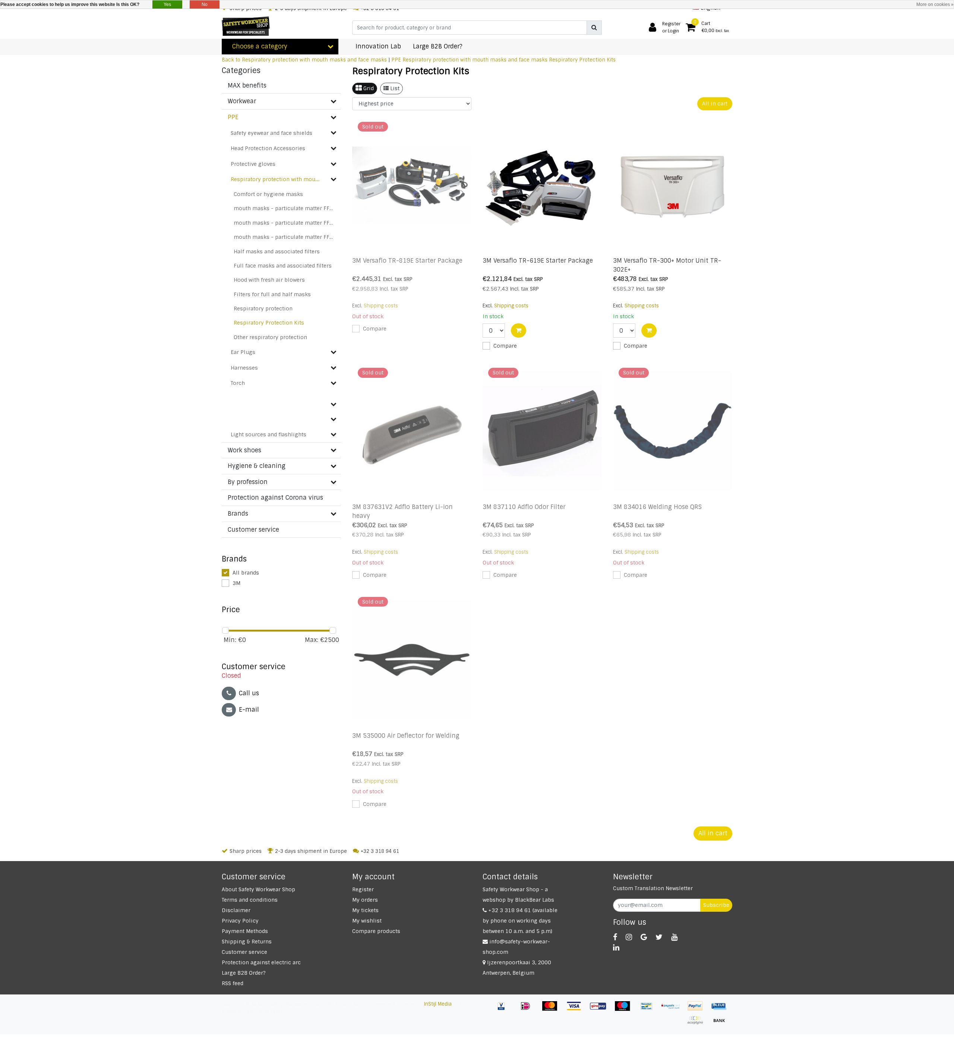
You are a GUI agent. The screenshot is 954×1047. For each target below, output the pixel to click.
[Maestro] (625, 1009)
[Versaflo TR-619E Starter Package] (542, 184)
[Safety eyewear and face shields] (333, 132)
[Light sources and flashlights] (333, 434)
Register (363, 889)
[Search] (594, 27)
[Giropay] (601, 1009)
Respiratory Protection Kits (582, 60)
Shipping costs (381, 306)
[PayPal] (698, 1009)
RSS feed (232, 983)
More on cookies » (935, 4)
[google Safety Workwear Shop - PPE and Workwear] (644, 937)
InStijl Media (438, 1004)
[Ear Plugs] (333, 352)
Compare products (376, 931)
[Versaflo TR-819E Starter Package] (411, 184)
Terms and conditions (250, 899)
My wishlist (367, 920)
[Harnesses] (333, 367)
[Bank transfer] (721, 1024)
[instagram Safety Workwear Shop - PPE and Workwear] (629, 937)
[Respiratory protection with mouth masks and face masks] (333, 179)
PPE (396, 60)
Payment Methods (245, 931)
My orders (365, 899)
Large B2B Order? (244, 972)
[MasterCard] (552, 1009)
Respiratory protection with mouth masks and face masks (474, 60)
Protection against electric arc (261, 962)
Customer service (244, 952)
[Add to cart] (518, 330)
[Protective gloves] (333, 163)
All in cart (714, 103)
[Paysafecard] (673, 1009)
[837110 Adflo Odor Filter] (542, 430)
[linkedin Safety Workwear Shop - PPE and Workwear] (616, 947)
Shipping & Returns (247, 941)
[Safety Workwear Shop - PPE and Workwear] (246, 26)
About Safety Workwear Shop (258, 889)
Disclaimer (236, 910)
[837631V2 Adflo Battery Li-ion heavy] (411, 430)
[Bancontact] (649, 1009)
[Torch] (333, 383)
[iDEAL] (528, 1009)
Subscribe (716, 905)
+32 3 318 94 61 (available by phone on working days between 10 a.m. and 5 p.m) (520, 920)
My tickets (365, 910)
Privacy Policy (240, 920)
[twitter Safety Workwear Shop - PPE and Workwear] (659, 937)
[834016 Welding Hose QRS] (672, 430)
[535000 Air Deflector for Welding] (411, 659)
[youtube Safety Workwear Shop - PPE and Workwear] (674, 937)
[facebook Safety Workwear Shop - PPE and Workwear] (615, 937)
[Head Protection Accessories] (333, 148)
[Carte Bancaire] (698, 1024)
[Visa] (577, 1009)
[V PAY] (504, 1009)
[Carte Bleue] (721, 1009)
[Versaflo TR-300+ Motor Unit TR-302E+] (672, 184)
